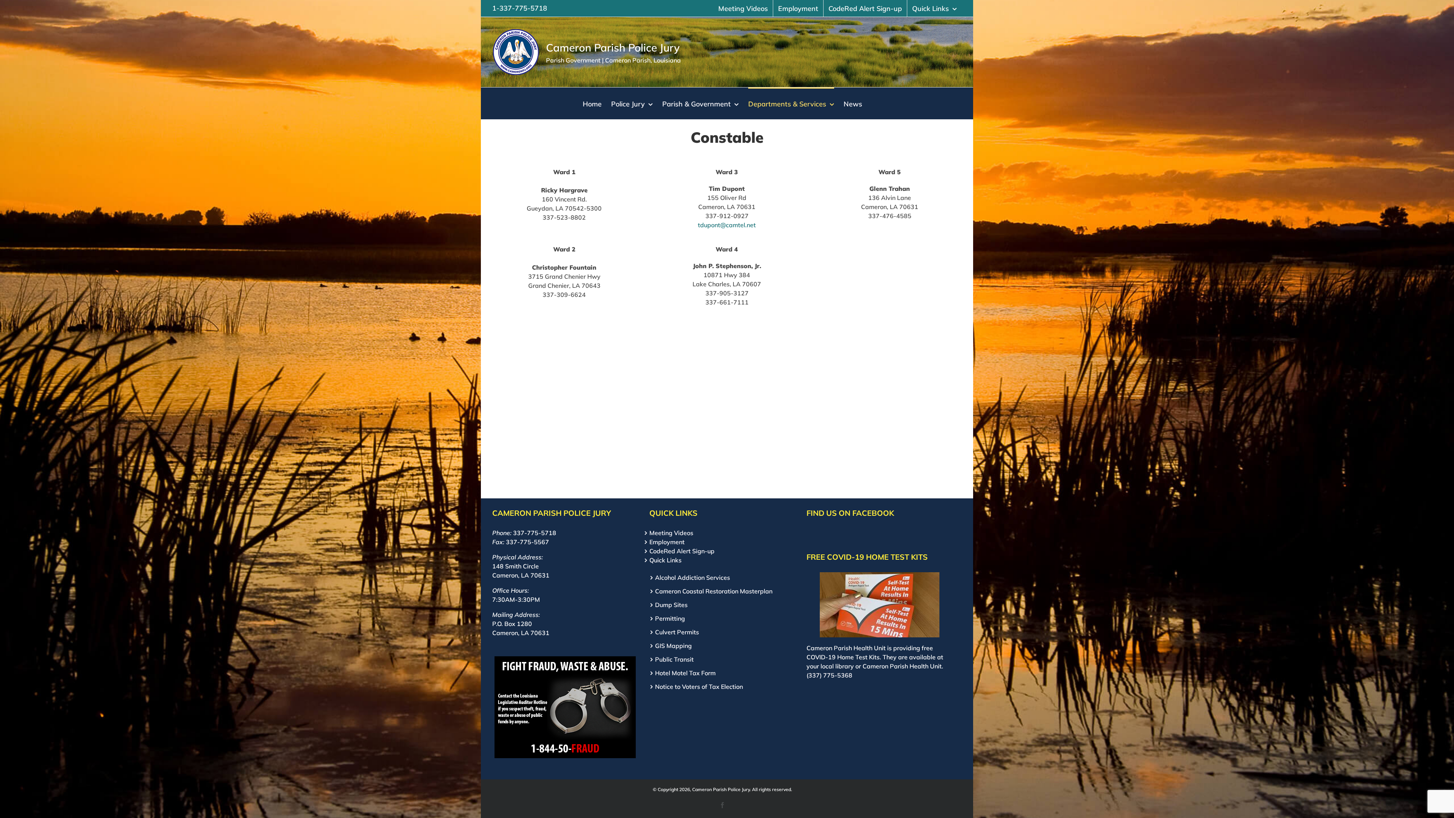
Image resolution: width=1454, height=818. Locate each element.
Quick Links (665, 560)
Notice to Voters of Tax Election (699, 686)
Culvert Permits (677, 632)
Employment (667, 542)
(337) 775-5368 (829, 675)
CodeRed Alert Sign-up (682, 551)
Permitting (670, 618)
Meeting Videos (671, 533)
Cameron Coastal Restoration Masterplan (713, 591)
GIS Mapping (673, 645)
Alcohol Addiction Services (692, 577)
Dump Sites (671, 605)
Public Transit (674, 659)
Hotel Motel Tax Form (685, 673)
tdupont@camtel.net (727, 225)
